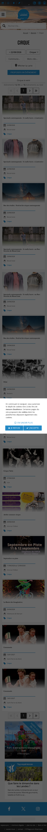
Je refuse (15, 428)
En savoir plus (25, 422)
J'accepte (34, 428)
